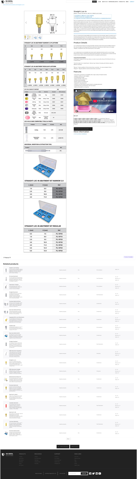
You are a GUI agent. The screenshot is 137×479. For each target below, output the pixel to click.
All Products (21, 465)
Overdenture (13, 4)
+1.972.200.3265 (62, 473)
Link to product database (80, 134)
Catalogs (36, 456)
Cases (75, 461)
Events (75, 463)
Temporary (99, 353)
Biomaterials (21, 460)
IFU (116, 276)
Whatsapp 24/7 (57, 463)
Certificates (36, 460)
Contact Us (56, 456)
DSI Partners (56, 458)
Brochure (117, 278)
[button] (105, 1)
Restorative (21, 461)
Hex (8, 4)
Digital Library (77, 465)
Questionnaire (57, 461)
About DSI (76, 456)
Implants (20, 456)
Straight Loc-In (20, 4)
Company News (37, 461)
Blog (75, 460)
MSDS (116, 269)
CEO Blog (36, 463)
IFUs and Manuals (57, 460)
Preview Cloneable (128, 257)
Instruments (21, 458)
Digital (20, 463)
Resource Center (77, 458)
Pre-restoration (99, 286)
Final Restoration (100, 278)
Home (4, 4)
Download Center (38, 458)
